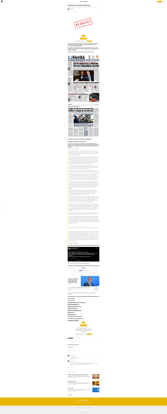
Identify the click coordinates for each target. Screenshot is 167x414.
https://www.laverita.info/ (73, 243)
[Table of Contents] (1, 207)
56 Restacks (78, 338)
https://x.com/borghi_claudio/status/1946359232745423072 (78, 263)
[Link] (66, 44)
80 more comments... (71, 367)
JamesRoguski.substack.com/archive (77, 302)
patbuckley (71, 355)
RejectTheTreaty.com (73, 308)
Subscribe (159, 1)
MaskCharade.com (72, 314)
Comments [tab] (69, 347)
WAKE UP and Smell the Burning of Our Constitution (78, 374)
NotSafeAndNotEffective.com (75, 310)
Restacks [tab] (73, 347)
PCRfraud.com (71, 312)
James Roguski (72, 8)
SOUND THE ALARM (72, 381)
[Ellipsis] (99, 355)
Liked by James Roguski (73, 356)
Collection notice (89, 407)
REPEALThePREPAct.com (73, 304)
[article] (83, 377)
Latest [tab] (71, 372)
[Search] (154, 1)
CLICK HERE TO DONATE (73, 320)
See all (69, 394)
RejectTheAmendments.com (74, 306)
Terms (86, 407)
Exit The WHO (70, 388)
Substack (79, 412)
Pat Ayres (71, 360)
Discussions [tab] (74, 372)
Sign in (164, 1)
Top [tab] (68, 372)
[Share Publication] (156, 1)
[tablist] (71, 347)
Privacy (83, 407)
